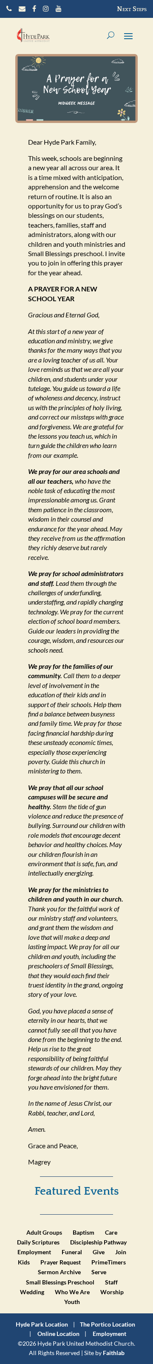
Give (99, 1252)
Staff (111, 1282)
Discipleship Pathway (98, 1242)
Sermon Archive (59, 1272)
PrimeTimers (108, 1262)
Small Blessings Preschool (60, 1282)
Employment (34, 1252)
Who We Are (72, 1292)
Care (111, 1232)
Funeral (72, 1252)
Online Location (58, 1333)
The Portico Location (107, 1324)
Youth (72, 1301)
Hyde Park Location (42, 1324)
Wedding (32, 1292)
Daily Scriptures (38, 1242)
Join (120, 1252)
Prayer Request (60, 1262)
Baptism (83, 1232)
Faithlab (114, 1352)
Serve (98, 1272)
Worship (112, 1292)
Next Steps (132, 9)
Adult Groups (44, 1232)
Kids (24, 1262)
